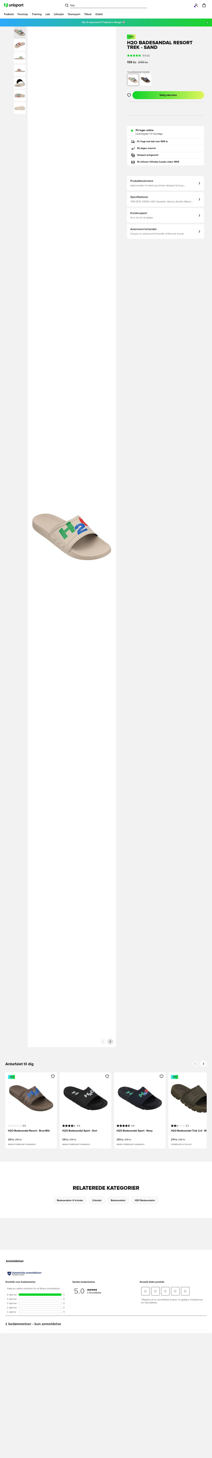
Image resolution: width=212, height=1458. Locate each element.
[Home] (14, 5)
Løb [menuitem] (48, 14)
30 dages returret (146, 148)
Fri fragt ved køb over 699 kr (152, 141)
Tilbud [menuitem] (87, 14)
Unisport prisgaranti (147, 155)
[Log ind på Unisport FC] (196, 5)
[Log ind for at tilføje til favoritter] (129, 95)
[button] (20, 45)
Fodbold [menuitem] (9, 14)
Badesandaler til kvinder (70, 1200)
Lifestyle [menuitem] (59, 14)
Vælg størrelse (168, 95)
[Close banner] (207, 23)
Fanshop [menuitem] (23, 14)
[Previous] (195, 1063)
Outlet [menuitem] (99, 14)
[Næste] (110, 1042)
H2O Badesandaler (145, 1200)
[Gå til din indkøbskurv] (204, 5)
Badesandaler (118, 1200)
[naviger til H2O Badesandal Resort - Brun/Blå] (146, 80)
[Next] (203, 1063)
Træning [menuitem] (37, 14)
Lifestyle (97, 1200)
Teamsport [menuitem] (74, 14)
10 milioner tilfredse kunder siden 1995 (158, 162)
